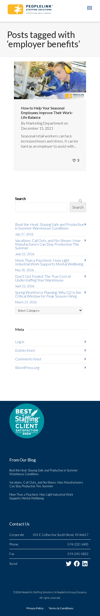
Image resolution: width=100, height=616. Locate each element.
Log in (19, 341)
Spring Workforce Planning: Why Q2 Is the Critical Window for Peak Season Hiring (48, 294)
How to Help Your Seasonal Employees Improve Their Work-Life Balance (47, 112)
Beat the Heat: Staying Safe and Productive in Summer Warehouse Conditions (49, 226)
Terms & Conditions (61, 608)
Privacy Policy (35, 608)
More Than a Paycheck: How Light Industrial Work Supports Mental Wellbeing (49, 262)
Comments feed (28, 359)
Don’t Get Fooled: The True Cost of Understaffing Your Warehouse (43, 278)
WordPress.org (27, 367)
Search (20, 198)
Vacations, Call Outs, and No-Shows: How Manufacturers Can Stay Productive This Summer (47, 244)
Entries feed (25, 350)
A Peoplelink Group (65, 592)
